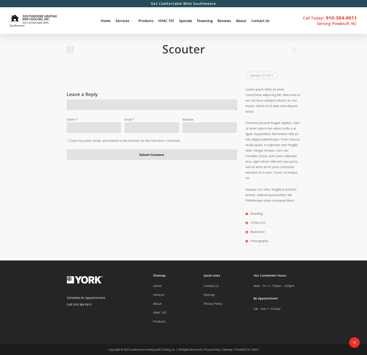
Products (159, 321)
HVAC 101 (160, 312)
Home (157, 286)
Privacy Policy (212, 304)
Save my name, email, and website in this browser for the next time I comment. (125, 141)
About (157, 304)
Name (72, 119)
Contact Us (211, 286)
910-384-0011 (341, 17)
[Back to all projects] (70, 49)
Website (187, 119)
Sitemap (209, 295)
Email (129, 119)
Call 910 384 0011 (79, 304)
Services (158, 295)
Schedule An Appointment (86, 298)
